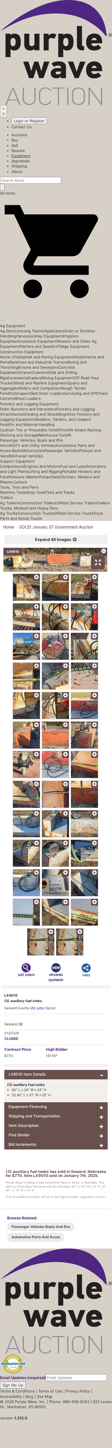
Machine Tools (13, 492)
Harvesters (26, 336)
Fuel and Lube (73, 466)
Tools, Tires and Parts (19, 487)
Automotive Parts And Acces (35, 1237)
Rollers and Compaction (40, 388)
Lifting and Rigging (45, 471)
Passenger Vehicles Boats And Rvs (40, 1226)
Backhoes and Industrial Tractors (38, 362)
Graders (34, 378)
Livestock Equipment (38, 341)
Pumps (45, 477)
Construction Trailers (37, 503)
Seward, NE (13, 1024)
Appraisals (20, 161)
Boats (17, 450)
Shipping (19, 166)
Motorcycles (33, 450)
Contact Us (21, 127)
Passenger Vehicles (61, 450)
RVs (12, 456)
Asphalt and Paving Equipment (46, 357)
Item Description (24, 1125)
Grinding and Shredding (44, 414)
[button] (56, 306)
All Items (7, 193)
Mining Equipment (57, 378)
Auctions (19, 135)
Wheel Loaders (27, 398)
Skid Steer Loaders (47, 393)
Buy (14, 140)
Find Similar (19, 1135)
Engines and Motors (42, 466)
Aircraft (6, 445)
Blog (29, 1396)
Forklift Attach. (74, 430)
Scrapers (22, 393)
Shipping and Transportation (34, 1116)
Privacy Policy (78, 1391)
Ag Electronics (13, 331)
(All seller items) (42, 1008)
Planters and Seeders (38, 346)
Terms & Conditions (17, 1391)
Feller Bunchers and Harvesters (28, 409)
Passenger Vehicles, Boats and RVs (31, 440)
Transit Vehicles (29, 456)
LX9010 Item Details (27, 1074)
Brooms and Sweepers (38, 367)
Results (18, 150)
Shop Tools (35, 492)
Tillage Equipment (73, 346)
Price (17, 1049)
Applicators (54, 331)
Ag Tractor (35, 331)
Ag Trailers (9, 503)
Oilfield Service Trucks (73, 513)
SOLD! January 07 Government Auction (56, 526)
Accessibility (11, 1396)
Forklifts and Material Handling (27, 424)
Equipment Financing (28, 1106)
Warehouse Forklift (55, 435)
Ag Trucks (9, 513)
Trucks (36, 518)
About (16, 171)
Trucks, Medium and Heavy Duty (29, 508)
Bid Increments (22, 1144)
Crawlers (40, 372)
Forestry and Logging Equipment (29, 404)
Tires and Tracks (60, 492)
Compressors (12, 466)
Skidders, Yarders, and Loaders (63, 419)
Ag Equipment (12, 325)
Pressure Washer (24, 477)
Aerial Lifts (9, 357)
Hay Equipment (49, 336)
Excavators (17, 378)
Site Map (45, 1396)
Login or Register (29, 120)
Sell (14, 145)
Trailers (6, 497)
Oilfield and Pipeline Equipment (39, 383)
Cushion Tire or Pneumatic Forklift (30, 430)
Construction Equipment (22, 351)
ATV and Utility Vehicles (34, 445)
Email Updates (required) (23, 1377)
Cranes (25, 372)
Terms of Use (50, 1391)
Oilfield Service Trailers (76, 503)
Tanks (56, 477)
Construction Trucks (36, 513)
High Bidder (56, 1049)
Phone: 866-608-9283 (69, 1401)
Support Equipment (17, 461)
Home (8, 526)
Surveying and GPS (81, 393)
